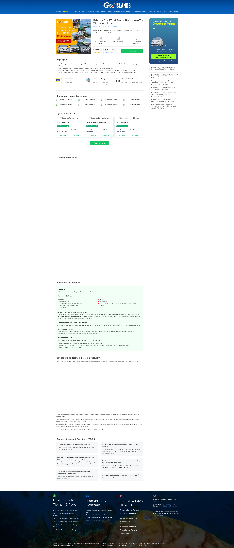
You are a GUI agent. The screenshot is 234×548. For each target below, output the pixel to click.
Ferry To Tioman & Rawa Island (95, 520)
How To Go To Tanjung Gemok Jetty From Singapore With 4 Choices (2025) (164, 75)
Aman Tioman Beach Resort (128, 513)
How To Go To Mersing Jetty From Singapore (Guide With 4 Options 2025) (163, 69)
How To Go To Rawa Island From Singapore (65, 521)
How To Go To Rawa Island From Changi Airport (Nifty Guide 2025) (163, 100)
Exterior (63, 135)
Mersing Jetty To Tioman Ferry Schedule (98, 514)
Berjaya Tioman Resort (126, 516)
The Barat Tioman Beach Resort (129, 518)
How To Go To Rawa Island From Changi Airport (67, 530)
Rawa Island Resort (125, 533)
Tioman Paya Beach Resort (128, 521)
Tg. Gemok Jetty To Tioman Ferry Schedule (99, 517)
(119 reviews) (105, 52)
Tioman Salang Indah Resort (128, 526)
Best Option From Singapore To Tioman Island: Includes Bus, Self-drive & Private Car (163, 106)
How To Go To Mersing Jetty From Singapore (66, 510)
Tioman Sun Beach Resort (127, 524)
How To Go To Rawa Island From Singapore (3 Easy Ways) (163, 88)
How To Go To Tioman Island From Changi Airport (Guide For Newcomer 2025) (163, 94)
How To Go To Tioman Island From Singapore (66, 518)
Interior (76, 135)
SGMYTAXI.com (158, 515)
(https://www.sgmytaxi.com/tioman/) (106, 27)
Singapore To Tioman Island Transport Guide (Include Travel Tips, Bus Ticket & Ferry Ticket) (164, 82)
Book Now (133, 51)
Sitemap (70, 545)
